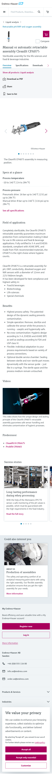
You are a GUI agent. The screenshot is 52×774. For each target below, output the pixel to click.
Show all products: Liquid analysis (18, 72)
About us (10, 569)
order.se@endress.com (18, 679)
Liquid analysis (12, 22)
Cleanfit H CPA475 (15, 443)
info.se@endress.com (17, 671)
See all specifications (13, 210)
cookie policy (40, 742)
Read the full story (14, 514)
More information (14, 593)
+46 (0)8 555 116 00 (17, 663)
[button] (26, 626)
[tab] (8, 65)
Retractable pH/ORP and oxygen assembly (22, 26)
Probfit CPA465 (14, 446)
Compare (45, 41)
